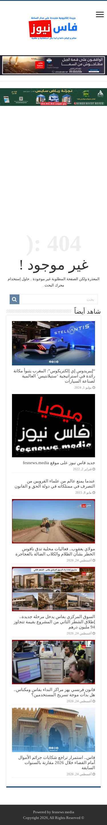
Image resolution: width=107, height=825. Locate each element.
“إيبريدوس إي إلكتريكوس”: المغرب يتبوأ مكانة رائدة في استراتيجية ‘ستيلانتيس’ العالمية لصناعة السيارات (54, 375)
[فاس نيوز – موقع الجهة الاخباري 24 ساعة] (53, 26)
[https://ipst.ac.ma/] (53, 65)
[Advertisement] (53, 165)
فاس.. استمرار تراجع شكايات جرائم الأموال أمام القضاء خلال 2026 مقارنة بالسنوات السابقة (56, 762)
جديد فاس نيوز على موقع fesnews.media (59, 462)
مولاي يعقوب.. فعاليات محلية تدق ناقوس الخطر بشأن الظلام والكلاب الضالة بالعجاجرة (55, 551)
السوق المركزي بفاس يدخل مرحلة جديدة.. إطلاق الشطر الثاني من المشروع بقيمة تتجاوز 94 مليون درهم (54, 621)
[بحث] (14, 299)
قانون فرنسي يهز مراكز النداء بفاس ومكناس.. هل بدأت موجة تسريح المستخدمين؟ (54, 692)
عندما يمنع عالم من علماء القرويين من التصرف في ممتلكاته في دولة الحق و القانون (55, 483)
